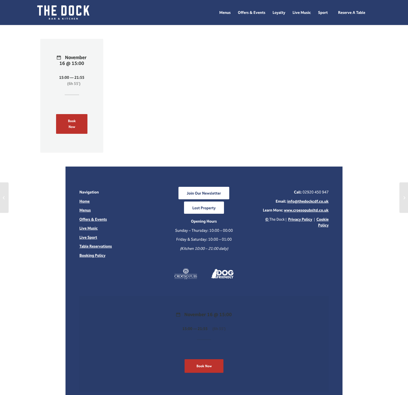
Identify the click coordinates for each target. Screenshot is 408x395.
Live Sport (88, 237)
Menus (85, 210)
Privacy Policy (300, 219)
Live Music (88, 228)
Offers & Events (93, 219)
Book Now (72, 124)
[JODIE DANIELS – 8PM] (4, 197)
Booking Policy (92, 255)
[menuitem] (225, 12)
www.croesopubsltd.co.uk (306, 210)
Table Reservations (95, 246)
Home (84, 201)
